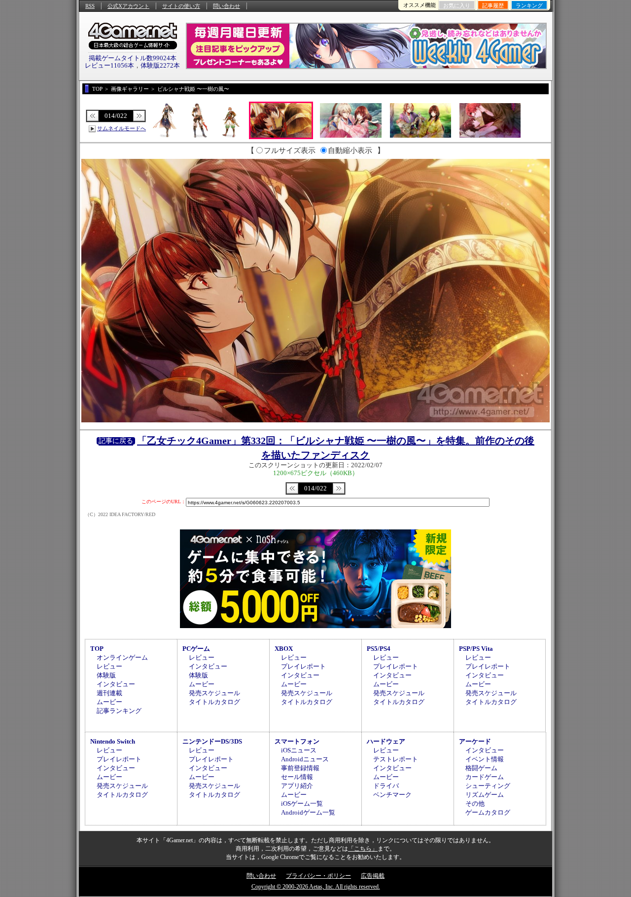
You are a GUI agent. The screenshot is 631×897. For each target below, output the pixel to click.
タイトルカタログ (214, 702)
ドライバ (386, 785)
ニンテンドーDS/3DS (212, 741)
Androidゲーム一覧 (308, 812)
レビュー (109, 666)
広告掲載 (373, 875)
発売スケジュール (214, 693)
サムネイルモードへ (121, 128)
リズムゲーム (484, 794)
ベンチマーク (392, 794)
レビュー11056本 (109, 65)
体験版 (106, 675)
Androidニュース (305, 759)
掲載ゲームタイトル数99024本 (132, 58)
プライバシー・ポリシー (318, 875)
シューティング (487, 785)
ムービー (109, 702)
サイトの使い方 (181, 6)
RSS (90, 6)
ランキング (529, 5)
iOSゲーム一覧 (302, 803)
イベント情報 (484, 759)
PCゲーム (196, 648)
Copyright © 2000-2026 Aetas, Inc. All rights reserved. (315, 886)
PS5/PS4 (378, 648)
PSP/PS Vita (476, 648)
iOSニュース (298, 750)
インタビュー (116, 684)
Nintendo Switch (112, 741)
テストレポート (395, 759)
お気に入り (456, 5)
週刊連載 (109, 693)
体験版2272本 (160, 65)
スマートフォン (297, 741)
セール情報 (297, 777)
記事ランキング (119, 710)
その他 (475, 803)
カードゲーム (484, 777)
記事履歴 (493, 5)
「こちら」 (363, 848)
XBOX (284, 648)
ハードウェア (386, 741)
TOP (97, 648)
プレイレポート (303, 666)
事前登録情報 (300, 768)
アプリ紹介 (297, 785)
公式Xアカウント (128, 6)
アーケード (475, 741)
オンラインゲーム (122, 657)
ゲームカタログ (487, 812)
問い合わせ (226, 6)
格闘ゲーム (481, 768)
